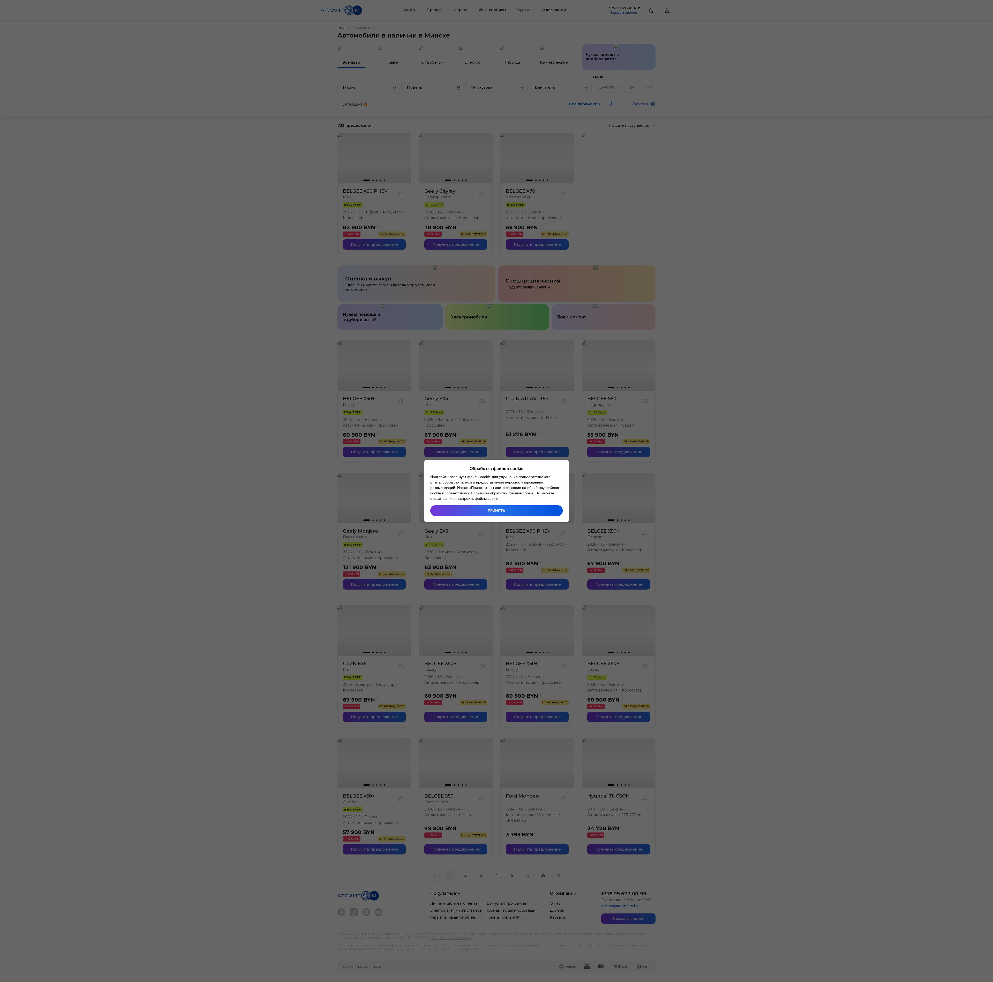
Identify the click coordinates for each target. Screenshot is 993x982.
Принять (496, 511)
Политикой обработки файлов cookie (502, 493)
